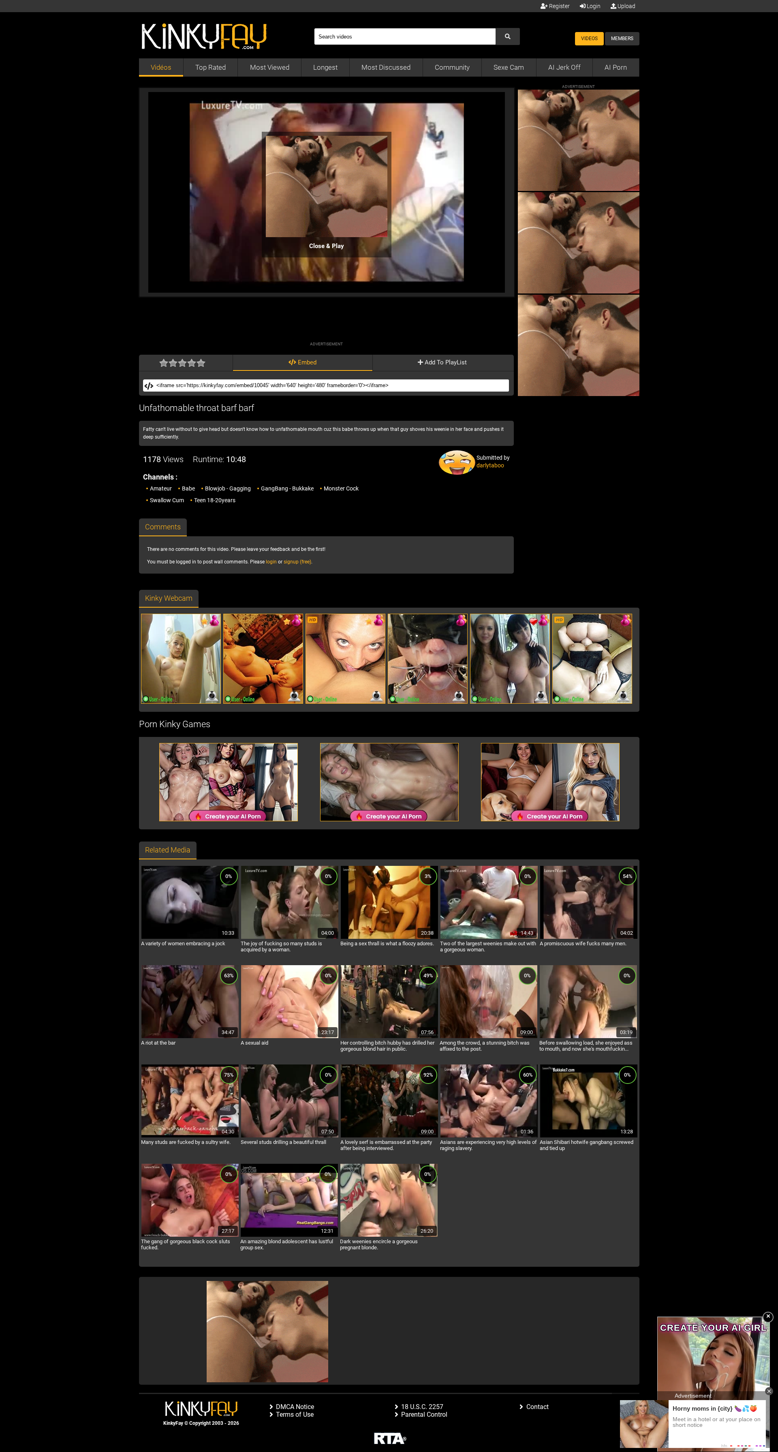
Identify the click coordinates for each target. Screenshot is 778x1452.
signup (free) (297, 562)
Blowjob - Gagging (228, 488)
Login (593, 6)
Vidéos (161, 67)
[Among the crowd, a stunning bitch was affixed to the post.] (489, 1037)
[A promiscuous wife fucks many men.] (589, 937)
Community (452, 67)
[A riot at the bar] (190, 1037)
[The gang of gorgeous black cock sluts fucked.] (190, 1235)
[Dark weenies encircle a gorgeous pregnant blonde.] (389, 1235)
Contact (537, 1407)
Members (622, 38)
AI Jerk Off (564, 67)
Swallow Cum (167, 500)
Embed (306, 362)
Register (559, 6)
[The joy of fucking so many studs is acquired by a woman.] (290, 937)
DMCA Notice (295, 1407)
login (271, 562)
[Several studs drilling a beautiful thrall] (290, 1136)
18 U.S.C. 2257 (422, 1407)
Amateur (161, 488)
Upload (625, 6)
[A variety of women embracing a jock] (190, 937)
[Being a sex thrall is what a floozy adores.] (389, 937)
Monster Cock (341, 488)
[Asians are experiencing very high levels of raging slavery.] (489, 1136)
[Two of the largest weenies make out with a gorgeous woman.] (489, 937)
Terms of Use (295, 1414)
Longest (325, 67)
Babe (188, 488)
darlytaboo (490, 465)
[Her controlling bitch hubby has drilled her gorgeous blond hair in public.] (389, 1037)
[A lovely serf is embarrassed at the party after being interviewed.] (389, 1136)
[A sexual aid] (290, 1037)
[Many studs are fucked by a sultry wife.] (190, 1136)
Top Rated (210, 67)
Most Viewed (269, 67)
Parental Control (424, 1414)
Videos (589, 38)
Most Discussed (385, 67)
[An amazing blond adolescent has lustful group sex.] (289, 1235)
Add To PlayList (445, 362)
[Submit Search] (508, 36)
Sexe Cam (509, 67)
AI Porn (616, 67)
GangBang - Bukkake (287, 488)
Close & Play (326, 246)
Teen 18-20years (214, 500)
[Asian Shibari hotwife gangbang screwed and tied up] (589, 1136)
